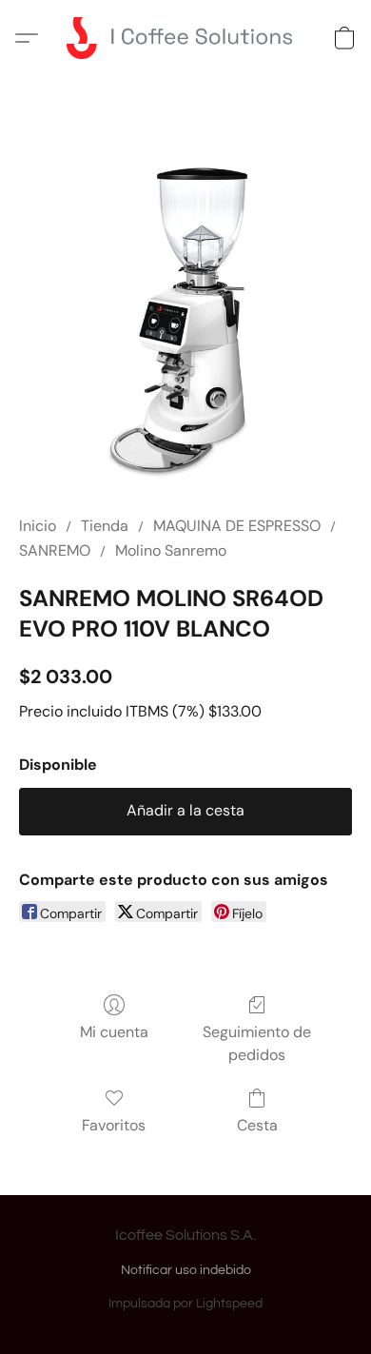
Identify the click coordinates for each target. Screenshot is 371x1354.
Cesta (257, 1125)
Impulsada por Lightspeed (185, 1303)
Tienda (104, 526)
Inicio (37, 526)
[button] (185, 38)
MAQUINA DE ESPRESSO (237, 526)
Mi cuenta (114, 1032)
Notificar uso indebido (186, 1270)
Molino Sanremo (170, 550)
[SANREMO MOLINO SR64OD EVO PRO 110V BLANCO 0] (185, 318)
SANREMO (54, 550)
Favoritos (114, 1125)
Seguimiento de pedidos (257, 1043)
